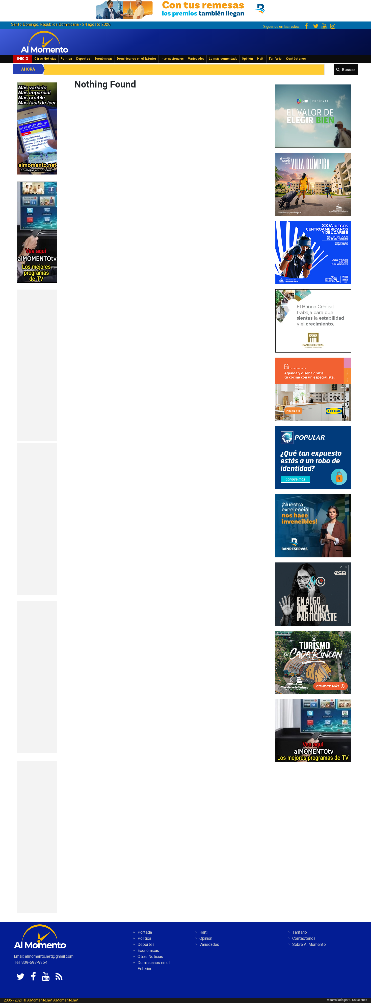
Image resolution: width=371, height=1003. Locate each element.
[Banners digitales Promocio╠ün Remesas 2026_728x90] (185, 8)
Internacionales (172, 58)
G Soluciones (358, 1000)
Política (66, 58)
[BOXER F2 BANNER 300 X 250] (313, 252)
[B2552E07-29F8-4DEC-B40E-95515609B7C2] (313, 730)
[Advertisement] (37, 365)
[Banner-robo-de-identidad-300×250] (313, 457)
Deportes (83, 58)
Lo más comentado (223, 58)
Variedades (196, 58)
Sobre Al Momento (309, 944)
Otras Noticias (45, 58)
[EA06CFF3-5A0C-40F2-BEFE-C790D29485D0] (37, 231)
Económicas (103, 58)
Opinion (205, 938)
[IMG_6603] (313, 662)
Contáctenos (296, 58)
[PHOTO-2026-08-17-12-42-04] (313, 115)
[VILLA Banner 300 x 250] (313, 184)
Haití (260, 58)
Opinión (247, 58)
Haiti (203, 932)
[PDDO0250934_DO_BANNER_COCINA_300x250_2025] (313, 388)
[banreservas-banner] (313, 525)
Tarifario (275, 58)
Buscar (348, 69)
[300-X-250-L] (313, 593)
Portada (145, 932)
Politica (144, 938)
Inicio (22, 58)
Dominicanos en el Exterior (136, 58)
